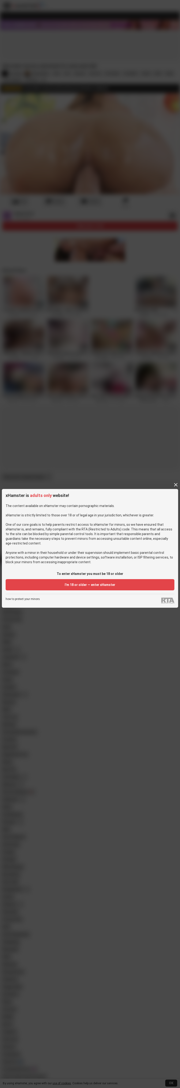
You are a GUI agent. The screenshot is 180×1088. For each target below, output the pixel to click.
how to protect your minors (23, 599)
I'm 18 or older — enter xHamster (90, 585)
